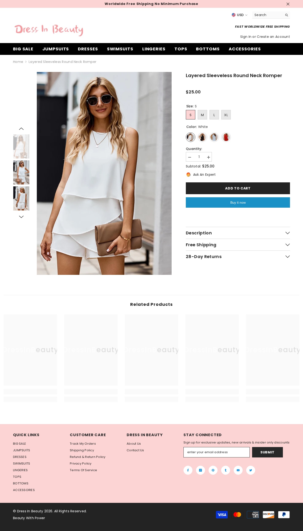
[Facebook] (187, 470)
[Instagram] (200, 470)
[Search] (271, 15)
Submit (267, 452)
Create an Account (273, 36)
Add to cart (238, 188)
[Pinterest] (213, 470)
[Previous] (21, 128)
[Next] (21, 216)
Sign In (246, 36)
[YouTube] (238, 470)
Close (288, 4)
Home (18, 62)
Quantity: (194, 149)
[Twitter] (250, 470)
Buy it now (238, 202)
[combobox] (267, 14)
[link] (30, 391)
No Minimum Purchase (176, 4)
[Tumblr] (225, 470)
